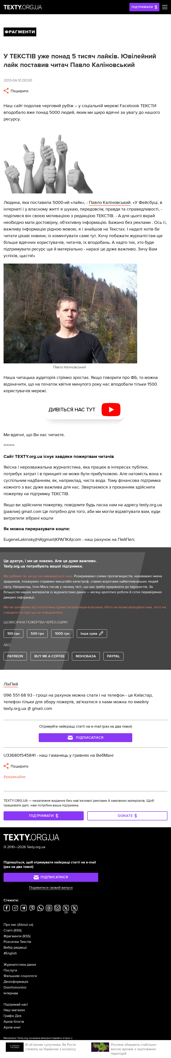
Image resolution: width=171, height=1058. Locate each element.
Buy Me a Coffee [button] (49, 656)
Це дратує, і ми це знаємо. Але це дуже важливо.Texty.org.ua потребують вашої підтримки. (50, 563)
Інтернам (11, 993)
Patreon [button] (15, 656)
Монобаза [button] (86, 656)
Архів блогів (14, 1021)
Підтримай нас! (16, 1004)
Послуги (10, 970)
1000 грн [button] (62, 633)
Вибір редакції (15, 947)
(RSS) (18, 930)
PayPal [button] (113, 656)
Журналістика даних (20, 964)
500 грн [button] (37, 633)
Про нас (10, 924)
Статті (8, 930)
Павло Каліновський (109, 202)
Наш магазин (14, 1010)
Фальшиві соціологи (20, 976)
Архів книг (12, 1027)
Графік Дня (12, 1016)
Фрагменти (13, 936)
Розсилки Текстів (17, 942)
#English (10, 953)
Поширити (19, 91)
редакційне (16, 776)
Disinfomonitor (15, 987)
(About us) (25, 924)
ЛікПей (11, 684)
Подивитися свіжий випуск (51, 887)
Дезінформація (16, 981)
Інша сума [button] (89, 633)
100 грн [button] (13, 633)
